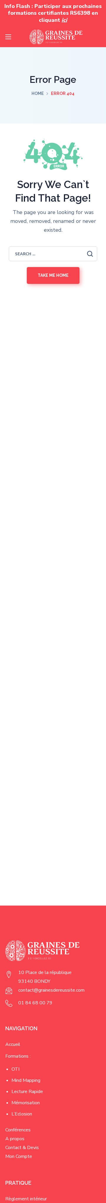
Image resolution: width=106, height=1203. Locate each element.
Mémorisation (25, 1103)
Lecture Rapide (27, 1091)
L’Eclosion (21, 1114)
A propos (14, 1138)
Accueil (12, 1044)
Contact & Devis (22, 1147)
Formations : (18, 1056)
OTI (15, 1069)
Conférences (18, 1130)
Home (38, 93)
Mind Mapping (25, 1080)
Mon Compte (18, 1156)
